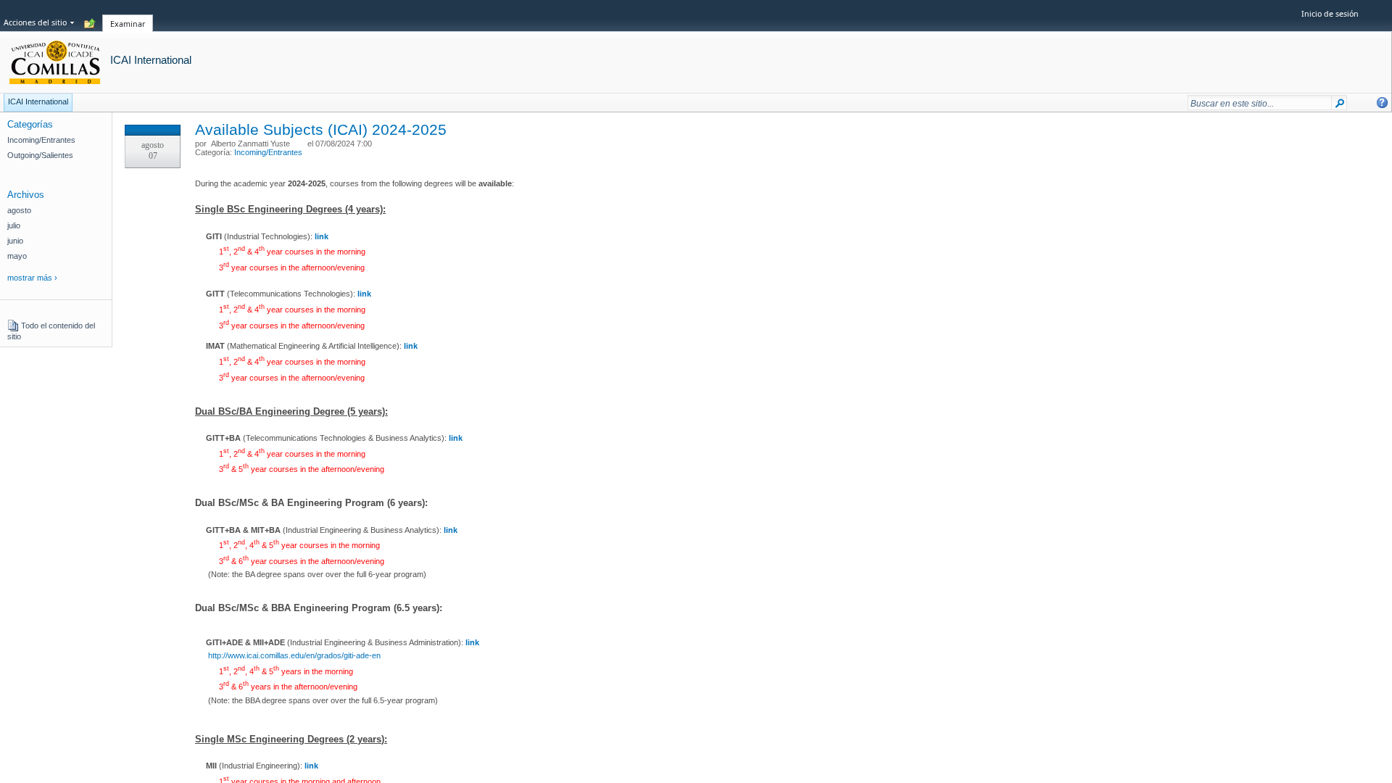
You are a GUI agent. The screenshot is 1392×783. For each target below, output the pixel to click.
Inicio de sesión (1330, 14)
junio (15, 240)
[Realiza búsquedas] (1339, 106)
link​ (450, 530)
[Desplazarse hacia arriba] (90, 24)
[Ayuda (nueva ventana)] (1382, 102)
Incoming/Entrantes (268, 152)
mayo (17, 256)
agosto (19, 210)
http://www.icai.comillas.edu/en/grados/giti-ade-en (294, 655)
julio (13, 225)
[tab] (127, 15)
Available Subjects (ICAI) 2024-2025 (321, 129)
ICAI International (150, 60)
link (364, 293)
